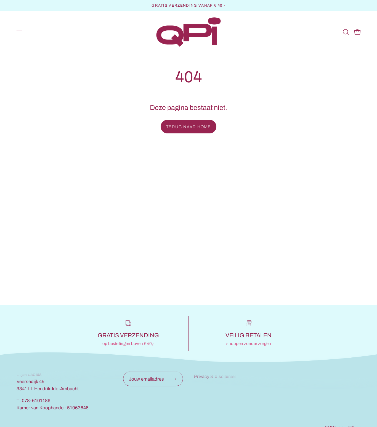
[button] (346, 32)
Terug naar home (188, 127)
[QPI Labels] (188, 32)
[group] (188, 5)
